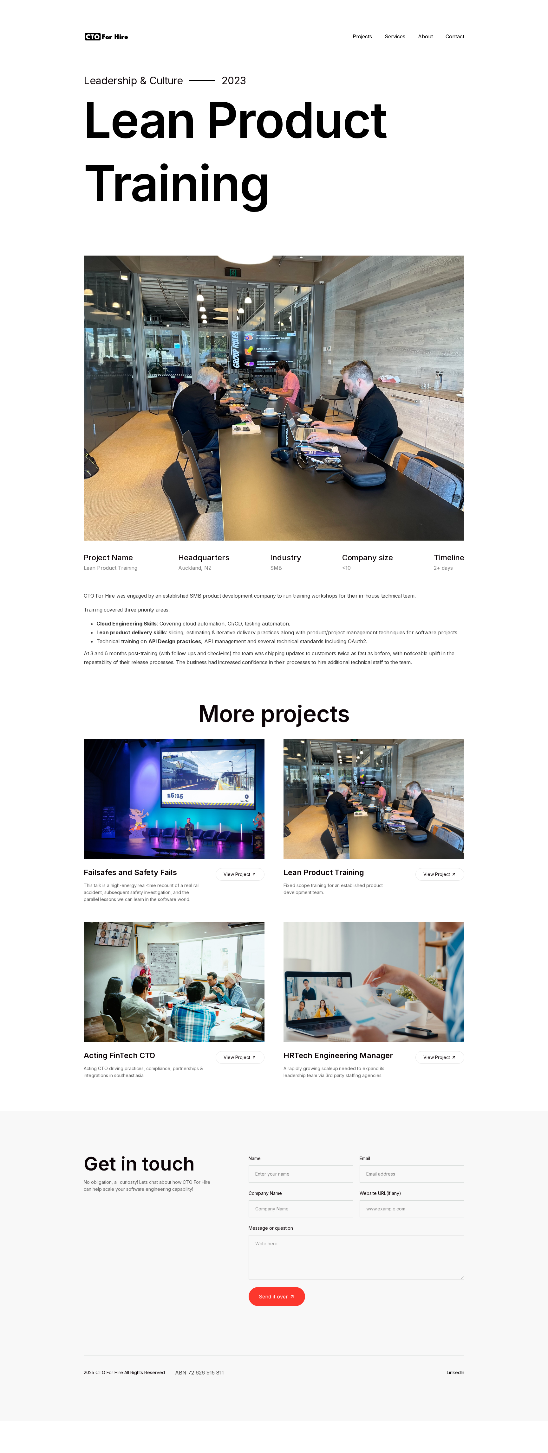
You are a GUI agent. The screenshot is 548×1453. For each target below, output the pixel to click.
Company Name (265, 1193)
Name (255, 1158)
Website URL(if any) (380, 1193)
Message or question (271, 1228)
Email (365, 1158)
